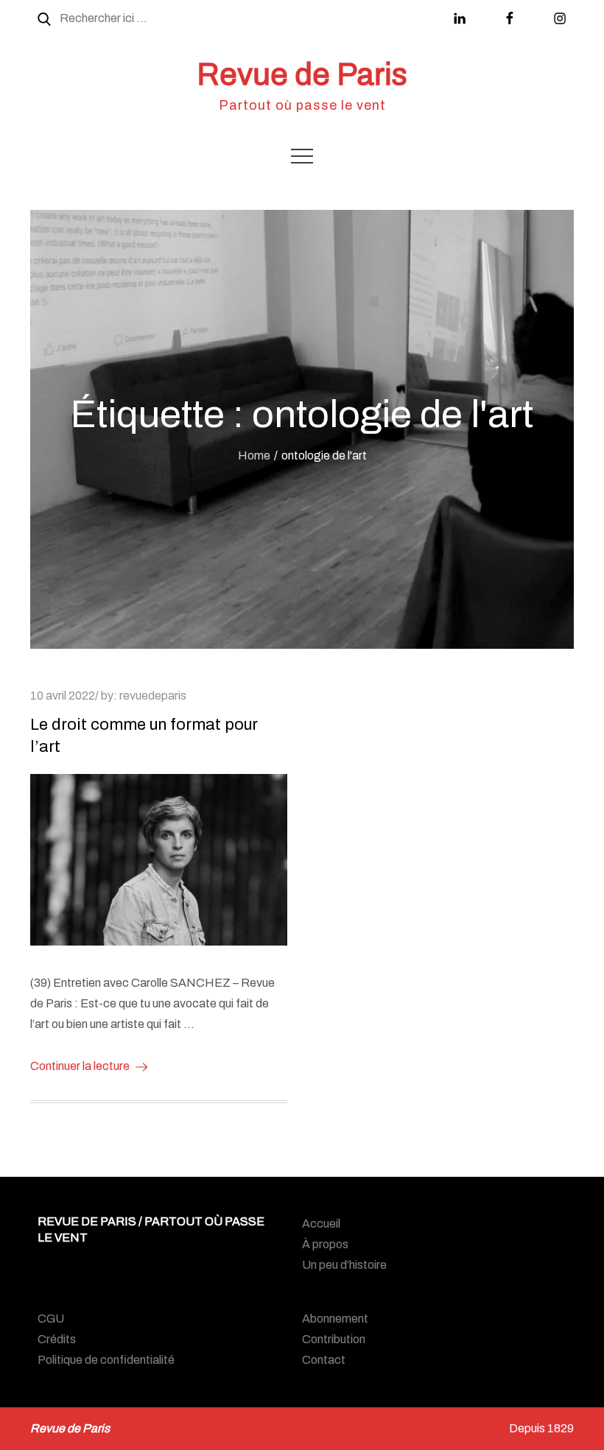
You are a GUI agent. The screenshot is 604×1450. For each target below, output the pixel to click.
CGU (51, 1318)
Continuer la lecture (80, 1066)
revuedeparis (152, 695)
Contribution (333, 1339)
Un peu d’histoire (344, 1265)
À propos (325, 1244)
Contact (323, 1360)
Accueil (321, 1223)
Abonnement (335, 1318)
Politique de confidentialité (106, 1360)
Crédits (57, 1339)
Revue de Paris (302, 74)
